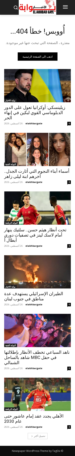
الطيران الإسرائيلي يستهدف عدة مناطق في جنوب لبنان (33, 296)
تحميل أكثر (39, 436)
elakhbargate (33, 123)
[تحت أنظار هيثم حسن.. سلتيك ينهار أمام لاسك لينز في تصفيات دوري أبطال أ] (37, 208)
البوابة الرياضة (11, 222)
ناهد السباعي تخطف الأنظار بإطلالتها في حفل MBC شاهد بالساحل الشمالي (37, 357)
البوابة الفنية (10, 164)
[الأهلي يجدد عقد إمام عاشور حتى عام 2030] (37, 394)
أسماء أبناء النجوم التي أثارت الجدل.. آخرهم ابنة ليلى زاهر (36, 174)
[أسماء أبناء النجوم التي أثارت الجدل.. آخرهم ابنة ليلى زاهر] (37, 149)
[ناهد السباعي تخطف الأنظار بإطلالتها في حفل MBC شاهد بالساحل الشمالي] (37, 330)
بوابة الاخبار (10, 100)
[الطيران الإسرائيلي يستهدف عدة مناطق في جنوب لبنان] (37, 271)
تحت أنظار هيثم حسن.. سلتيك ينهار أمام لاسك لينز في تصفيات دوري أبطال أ (35, 235)
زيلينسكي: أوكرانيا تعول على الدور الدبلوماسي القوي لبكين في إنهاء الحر (34, 112)
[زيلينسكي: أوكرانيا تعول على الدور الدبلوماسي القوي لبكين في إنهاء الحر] (37, 85)
